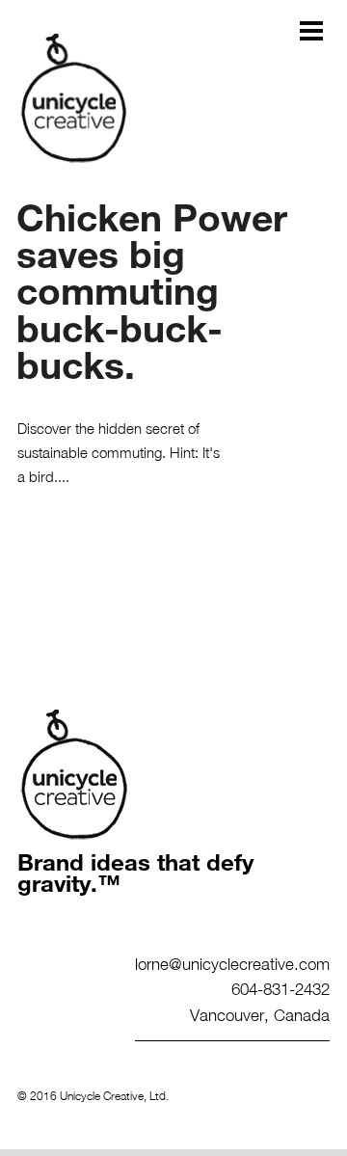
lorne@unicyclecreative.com (232, 963)
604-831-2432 (280, 988)
